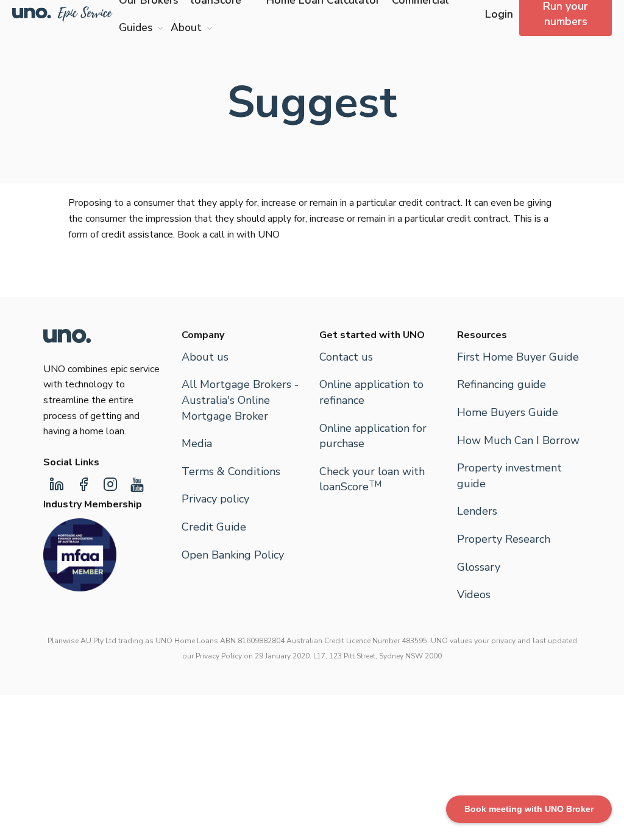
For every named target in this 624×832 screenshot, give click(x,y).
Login (499, 14)
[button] (139, 28)
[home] (62, 14)
